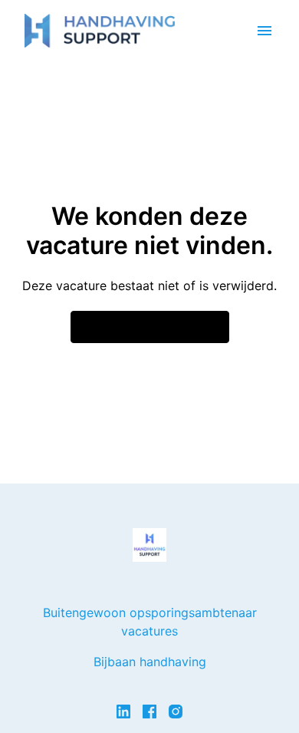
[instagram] (176, 711)
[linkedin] (123, 711)
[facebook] (149, 711)
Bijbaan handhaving (150, 661)
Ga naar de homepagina (149, 327)
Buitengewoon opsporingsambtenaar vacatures (150, 622)
